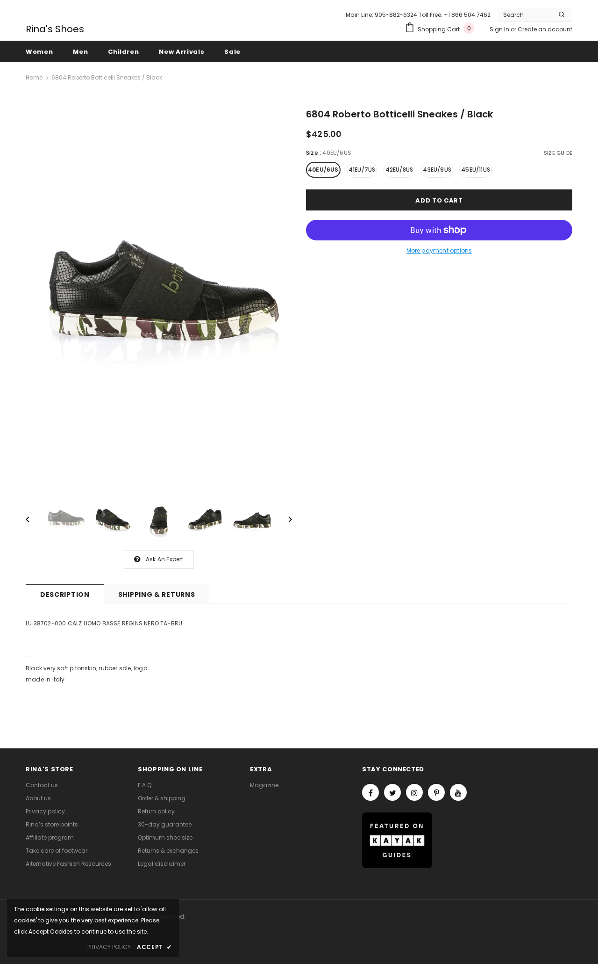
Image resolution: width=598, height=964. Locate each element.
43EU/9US (437, 170)
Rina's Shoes (55, 29)
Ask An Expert (165, 559)
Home (34, 77)
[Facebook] (370, 792)
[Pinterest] (436, 792)
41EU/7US (362, 170)
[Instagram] (414, 792)
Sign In (500, 29)
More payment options (439, 250)
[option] (159, 297)
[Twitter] (392, 792)
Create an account (545, 29)
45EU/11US (475, 170)
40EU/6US (323, 170)
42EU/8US (399, 170)
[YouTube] (458, 792)
